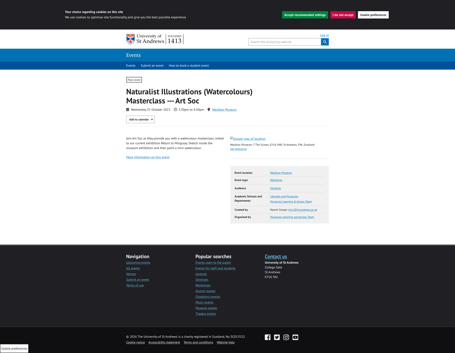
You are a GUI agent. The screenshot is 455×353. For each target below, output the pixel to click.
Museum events (206, 308)
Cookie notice (135, 342)
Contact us (276, 256)
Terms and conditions (198, 342)
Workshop (276, 180)
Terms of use (135, 285)
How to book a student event (189, 65)
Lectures (201, 274)
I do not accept (343, 15)
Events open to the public (213, 262)
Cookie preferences (373, 15)
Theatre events (206, 314)
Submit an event (152, 65)
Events (133, 55)
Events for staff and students (215, 268)
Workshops (203, 285)
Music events (204, 302)
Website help (226, 342)
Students (275, 188)
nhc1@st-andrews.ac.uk (302, 209)
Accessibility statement (164, 342)
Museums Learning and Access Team (292, 217)
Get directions (238, 149)
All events (133, 268)
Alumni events (205, 291)
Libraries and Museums (284, 196)
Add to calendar (139, 119)
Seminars (202, 279)
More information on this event (147, 157)
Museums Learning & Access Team (291, 201)
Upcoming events (138, 262)
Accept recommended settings (305, 15)
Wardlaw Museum (224, 109)
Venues (131, 274)
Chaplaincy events (208, 297)
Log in (324, 35)
